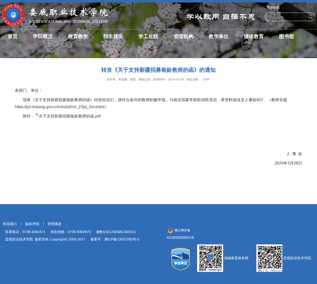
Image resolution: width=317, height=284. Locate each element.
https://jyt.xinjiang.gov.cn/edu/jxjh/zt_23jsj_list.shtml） (61, 107)
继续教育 (254, 36)
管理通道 (54, 224)
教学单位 (219, 36)
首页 (13, 36)
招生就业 (113, 36)
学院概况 (43, 36)
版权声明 (32, 224)
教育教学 (78, 36)
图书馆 (286, 36)
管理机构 (183, 36)
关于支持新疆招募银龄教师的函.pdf (70, 116)
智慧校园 (273, 7)
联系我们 (10, 224)
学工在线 (148, 36)
